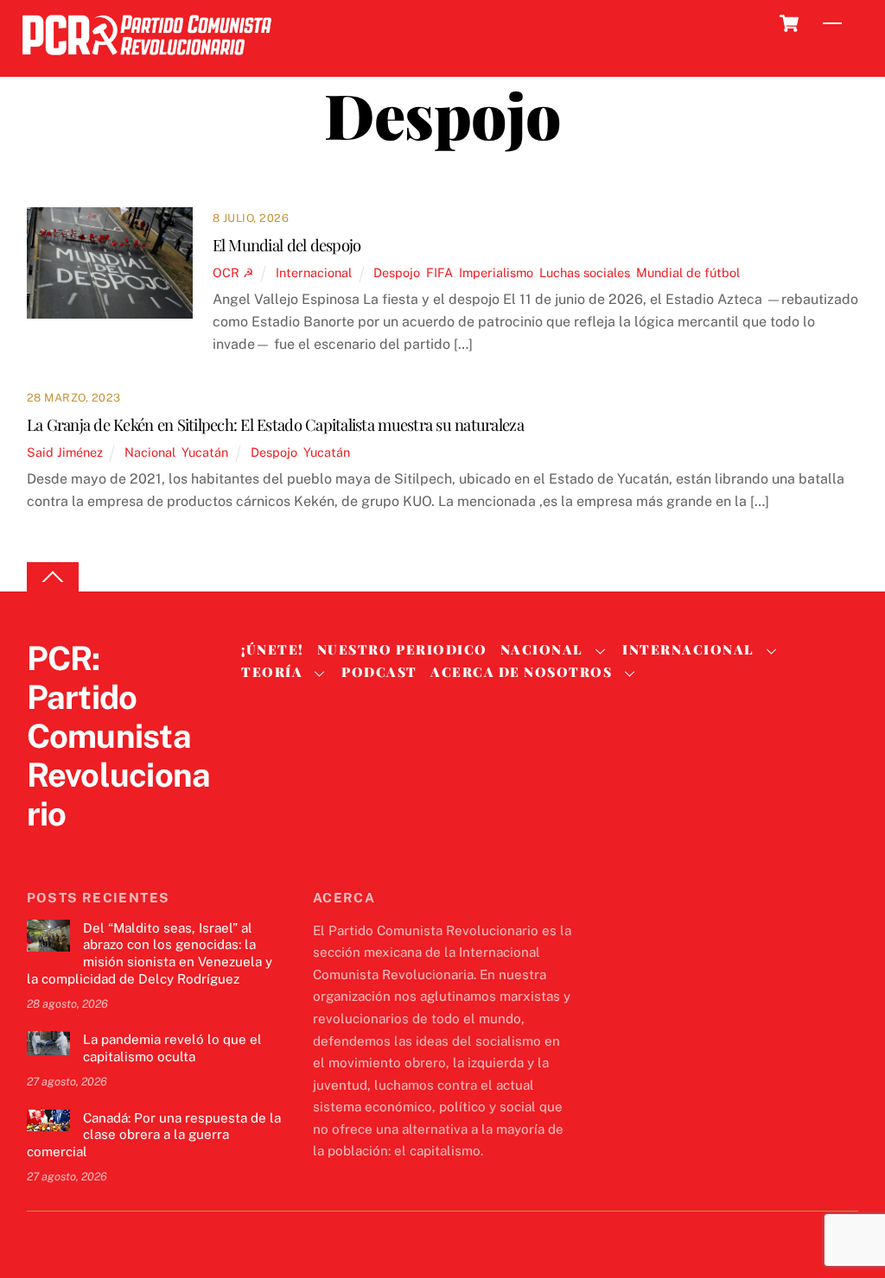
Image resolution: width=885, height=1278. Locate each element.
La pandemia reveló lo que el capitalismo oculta (172, 1048)
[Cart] (789, 23)
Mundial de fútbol (688, 272)
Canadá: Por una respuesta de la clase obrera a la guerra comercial (154, 1135)
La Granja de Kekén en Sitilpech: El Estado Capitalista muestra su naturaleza (275, 424)
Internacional (314, 272)
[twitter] (44, 849)
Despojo (396, 272)
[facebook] (85, 849)
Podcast (379, 671)
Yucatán (204, 452)
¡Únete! (272, 649)
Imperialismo (496, 272)
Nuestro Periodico (402, 649)
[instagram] (127, 849)
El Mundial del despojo (287, 245)
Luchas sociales (584, 272)
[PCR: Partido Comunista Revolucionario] (147, 60)
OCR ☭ (233, 272)
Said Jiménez (65, 452)
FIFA (439, 272)
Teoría (271, 671)
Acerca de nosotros (521, 671)
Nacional (149, 452)
